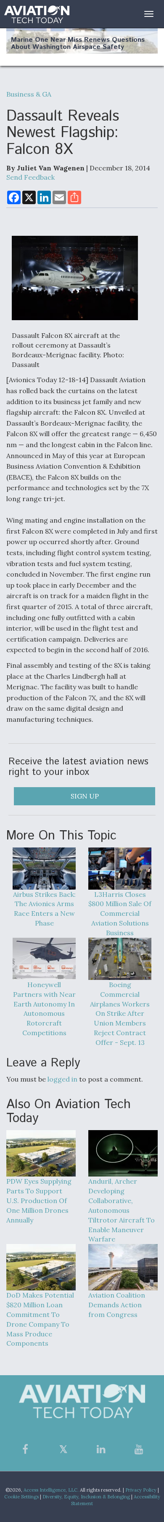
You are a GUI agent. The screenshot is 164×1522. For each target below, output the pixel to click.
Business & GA (28, 94)
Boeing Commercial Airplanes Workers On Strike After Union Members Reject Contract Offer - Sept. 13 (120, 1013)
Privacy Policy (140, 1490)
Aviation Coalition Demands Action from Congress (116, 1305)
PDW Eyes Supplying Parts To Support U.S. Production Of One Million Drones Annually (38, 1200)
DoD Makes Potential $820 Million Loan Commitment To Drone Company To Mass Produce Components (40, 1319)
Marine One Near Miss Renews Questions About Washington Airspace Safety (78, 43)
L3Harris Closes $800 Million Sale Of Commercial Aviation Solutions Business (119, 913)
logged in (62, 1079)
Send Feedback (30, 177)
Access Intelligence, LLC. (51, 1490)
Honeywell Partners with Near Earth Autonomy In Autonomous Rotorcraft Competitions (44, 1008)
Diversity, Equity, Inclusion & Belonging (86, 1497)
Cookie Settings (21, 1497)
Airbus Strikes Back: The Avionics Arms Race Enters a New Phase (44, 909)
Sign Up (85, 796)
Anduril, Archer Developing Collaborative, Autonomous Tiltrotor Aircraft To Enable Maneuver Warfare (121, 1210)
